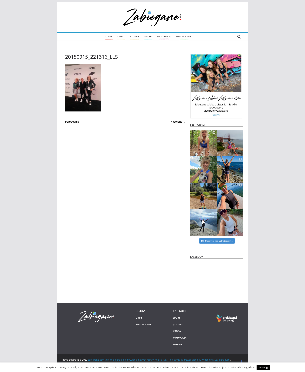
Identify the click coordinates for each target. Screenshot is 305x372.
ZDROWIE (178, 344)
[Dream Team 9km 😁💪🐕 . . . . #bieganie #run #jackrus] (203, 169)
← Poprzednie (70, 121)
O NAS (108, 36)
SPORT (121, 36)
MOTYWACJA (164, 36)
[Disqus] (123, 163)
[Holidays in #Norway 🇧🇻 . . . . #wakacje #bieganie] (203, 222)
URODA (148, 36)
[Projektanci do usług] (227, 315)
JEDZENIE (134, 36)
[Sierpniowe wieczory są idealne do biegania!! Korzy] (230, 222)
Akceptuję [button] (263, 367)
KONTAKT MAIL (184, 36)
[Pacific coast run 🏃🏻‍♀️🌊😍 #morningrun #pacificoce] (230, 169)
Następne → (177, 121)
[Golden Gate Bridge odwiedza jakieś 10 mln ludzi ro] (230, 143)
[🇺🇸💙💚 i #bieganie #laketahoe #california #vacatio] (230, 196)
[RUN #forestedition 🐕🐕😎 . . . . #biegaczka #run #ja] (203, 143)
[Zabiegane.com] (96, 311)
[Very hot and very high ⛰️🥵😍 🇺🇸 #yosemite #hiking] (203, 196)
